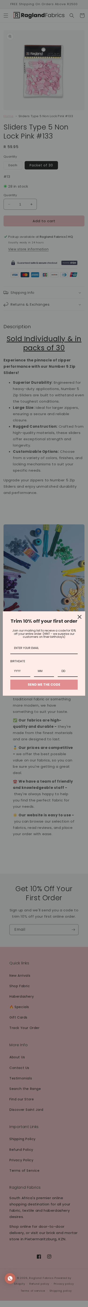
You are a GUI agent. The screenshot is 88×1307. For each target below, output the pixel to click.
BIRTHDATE (17, 661)
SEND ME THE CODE (44, 684)
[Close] (79, 616)
